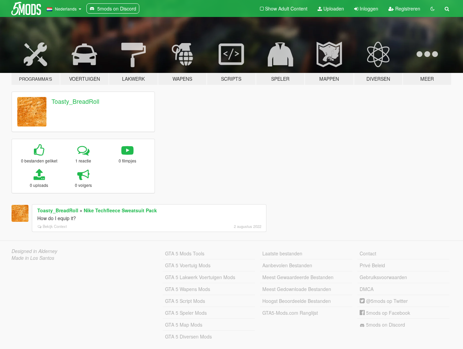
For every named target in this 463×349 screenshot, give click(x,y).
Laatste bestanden (282, 253)
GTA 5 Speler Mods (186, 312)
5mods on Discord (385, 324)
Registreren (407, 8)
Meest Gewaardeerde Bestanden (298, 277)
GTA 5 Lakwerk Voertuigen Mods (200, 277)
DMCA (367, 289)
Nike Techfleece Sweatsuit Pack (120, 210)
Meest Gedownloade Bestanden (296, 289)
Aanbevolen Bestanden (287, 265)
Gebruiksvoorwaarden (383, 277)
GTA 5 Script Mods (185, 300)
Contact (368, 253)
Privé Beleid (372, 265)
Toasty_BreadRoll (75, 101)
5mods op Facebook (387, 312)
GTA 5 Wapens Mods (187, 289)
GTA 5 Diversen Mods (188, 336)
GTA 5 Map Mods (183, 324)
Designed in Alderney (34, 251)
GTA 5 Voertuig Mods (187, 265)
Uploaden (333, 8)
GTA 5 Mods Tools (184, 253)
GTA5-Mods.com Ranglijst (290, 312)
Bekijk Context (55, 226)
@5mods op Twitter (386, 300)
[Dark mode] (432, 8)
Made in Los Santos (33, 257)
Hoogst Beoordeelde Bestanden (296, 300)
